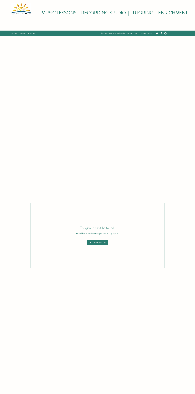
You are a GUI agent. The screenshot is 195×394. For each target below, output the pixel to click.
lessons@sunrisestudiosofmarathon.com (119, 33)
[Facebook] (161, 33)
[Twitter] (156, 33)
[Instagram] (165, 33)
